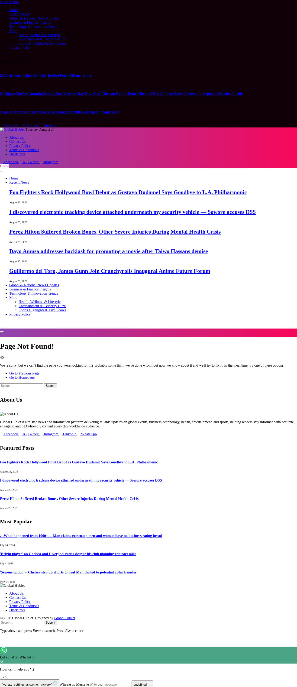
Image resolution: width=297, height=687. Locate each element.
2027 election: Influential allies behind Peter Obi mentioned (46, 76)
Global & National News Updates (34, 18)
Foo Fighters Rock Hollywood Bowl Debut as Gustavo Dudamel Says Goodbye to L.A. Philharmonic (128, 192)
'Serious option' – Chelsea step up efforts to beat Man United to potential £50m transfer (68, 572)
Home (13, 10)
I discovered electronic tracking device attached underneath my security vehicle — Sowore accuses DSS (132, 212)
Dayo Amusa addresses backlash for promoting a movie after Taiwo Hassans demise (108, 251)
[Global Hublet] (13, 129)
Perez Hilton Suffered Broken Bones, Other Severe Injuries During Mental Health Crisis (115, 232)
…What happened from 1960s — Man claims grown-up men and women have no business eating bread (81, 536)
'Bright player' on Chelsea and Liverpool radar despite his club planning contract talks (68, 554)
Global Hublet (64, 618)
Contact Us (17, 141)
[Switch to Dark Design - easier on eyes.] (2, 326)
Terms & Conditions (24, 150)
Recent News (19, 14)
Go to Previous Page (24, 373)
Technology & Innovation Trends (33, 27)
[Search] (1, 322)
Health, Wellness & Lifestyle (40, 35)
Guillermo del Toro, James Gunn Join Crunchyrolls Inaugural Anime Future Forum (109, 271)
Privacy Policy (20, 47)
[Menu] (1, 171)
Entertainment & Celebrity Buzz (42, 39)
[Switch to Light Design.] (5, 326)
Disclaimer (17, 154)
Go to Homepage (22, 377)
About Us (16, 137)
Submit (50, 622)
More (13, 31)
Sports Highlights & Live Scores (42, 43)
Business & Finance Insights (30, 22)
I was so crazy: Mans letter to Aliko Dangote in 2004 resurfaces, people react (59, 112)
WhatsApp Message (74, 684)
